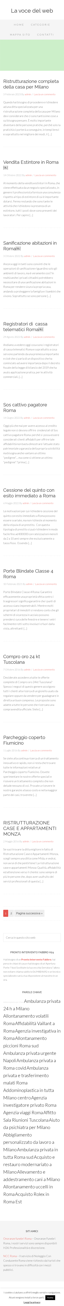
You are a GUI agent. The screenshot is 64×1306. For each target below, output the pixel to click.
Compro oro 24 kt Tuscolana (21, 659)
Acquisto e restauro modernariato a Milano (29, 1164)
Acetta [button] (50, 1297)
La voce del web (32, 10)
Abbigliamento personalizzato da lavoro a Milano (28, 1142)
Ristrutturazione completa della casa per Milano (31, 84)
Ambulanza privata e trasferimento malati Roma (26, 1075)
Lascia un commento (44, 94)
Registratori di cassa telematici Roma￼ (25, 326)
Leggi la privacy (32, 1302)
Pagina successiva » (29, 913)
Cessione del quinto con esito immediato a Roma (29, 492)
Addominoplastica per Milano (13, 1002)
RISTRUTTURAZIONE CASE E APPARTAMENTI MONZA (29, 828)
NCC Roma (10, 1256)
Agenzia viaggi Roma (23, 1112)
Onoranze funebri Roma (17, 1238)
